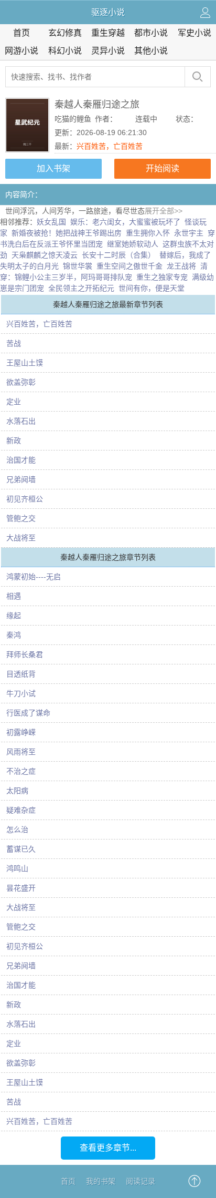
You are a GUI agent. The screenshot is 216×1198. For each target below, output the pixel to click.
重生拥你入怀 (148, 233)
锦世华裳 (77, 266)
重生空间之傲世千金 (129, 266)
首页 (21, 32)
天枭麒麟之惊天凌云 (45, 255)
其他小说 (151, 50)
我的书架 (100, 1181)
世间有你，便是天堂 (151, 288)
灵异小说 (108, 50)
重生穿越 (108, 32)
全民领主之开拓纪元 (81, 288)
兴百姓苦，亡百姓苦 (110, 146)
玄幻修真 (65, 32)
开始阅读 (162, 168)
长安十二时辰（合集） (118, 255)
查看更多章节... (108, 1147)
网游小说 (21, 50)
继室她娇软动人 (132, 244)
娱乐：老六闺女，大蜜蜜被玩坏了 (125, 222)
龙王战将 (181, 266)
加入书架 (53, 168)
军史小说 (194, 32)
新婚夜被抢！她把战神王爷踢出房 (67, 233)
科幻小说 (65, 50)
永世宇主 (188, 233)
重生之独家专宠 (162, 277)
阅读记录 (140, 1181)
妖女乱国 (51, 222)
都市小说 (151, 32)
